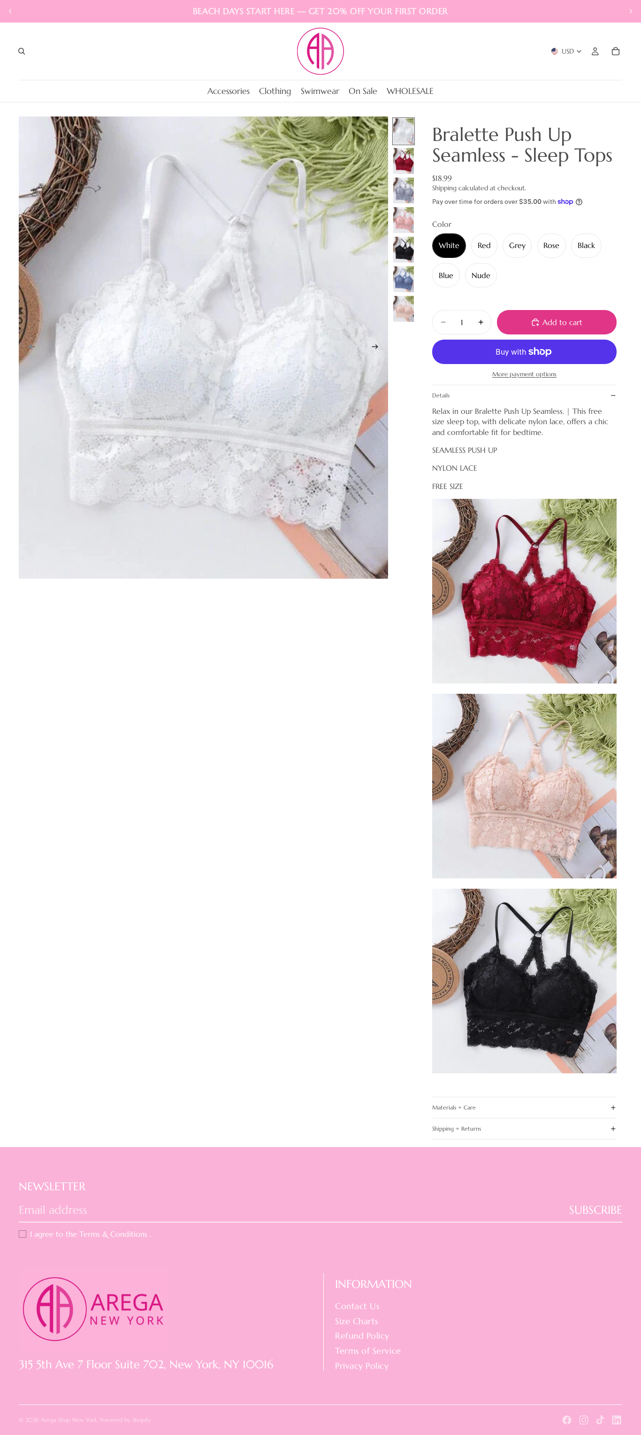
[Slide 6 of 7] (403, 279)
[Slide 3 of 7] (403, 190)
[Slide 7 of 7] (403, 309)
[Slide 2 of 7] (403, 161)
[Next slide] (630, 11)
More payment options (524, 374)
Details (441, 395)
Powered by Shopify (125, 1419)
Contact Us (357, 1306)
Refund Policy (362, 1336)
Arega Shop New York (69, 1419)
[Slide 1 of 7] (403, 131)
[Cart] (615, 51)
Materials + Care (454, 1107)
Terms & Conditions (114, 1234)
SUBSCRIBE (595, 1210)
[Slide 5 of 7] (403, 250)
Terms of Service (368, 1350)
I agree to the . (90, 1234)
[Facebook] (566, 1420)
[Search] (21, 51)
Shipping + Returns (456, 1128)
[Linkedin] (616, 1420)
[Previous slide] (10, 11)
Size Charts (356, 1321)
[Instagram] (583, 1420)
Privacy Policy (362, 1365)
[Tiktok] (600, 1420)
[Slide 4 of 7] (403, 220)
